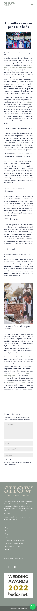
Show (28, 102)
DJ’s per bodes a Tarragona (24, 501)
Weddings (8, 549)
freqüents (11, 376)
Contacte (8, 531)
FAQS (6, 537)
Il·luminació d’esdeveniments (14, 540)
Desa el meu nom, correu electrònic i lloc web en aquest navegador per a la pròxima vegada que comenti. (18, 462)
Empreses (8, 534)
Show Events (8, 501)
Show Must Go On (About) (13, 546)
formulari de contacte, (16, 383)
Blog (6, 528)
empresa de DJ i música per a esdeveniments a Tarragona (18, 67)
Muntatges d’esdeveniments (14, 543)
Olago (25, 608)
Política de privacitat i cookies (13, 558)
